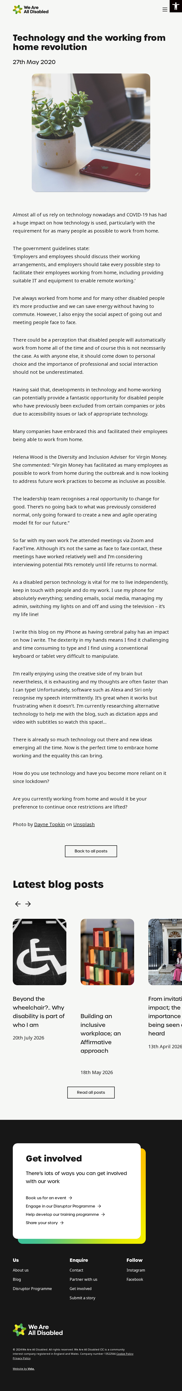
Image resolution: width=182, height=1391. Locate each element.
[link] (176, 6)
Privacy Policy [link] (22, 1358)
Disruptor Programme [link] (32, 1288)
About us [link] (21, 1270)
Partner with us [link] (83, 1279)
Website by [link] (24, 1369)
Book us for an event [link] (46, 1197)
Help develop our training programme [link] (62, 1214)
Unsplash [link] (84, 824)
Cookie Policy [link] (124, 1354)
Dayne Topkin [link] (49, 824)
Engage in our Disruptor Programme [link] (60, 1206)
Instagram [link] (136, 1270)
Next (28, 904)
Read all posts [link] (91, 1092)
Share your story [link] (42, 1222)
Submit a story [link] (82, 1298)
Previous (18, 904)
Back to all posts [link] (91, 851)
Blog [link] (17, 1279)
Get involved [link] (80, 1288)
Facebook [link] (135, 1279)
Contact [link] (76, 1270)
